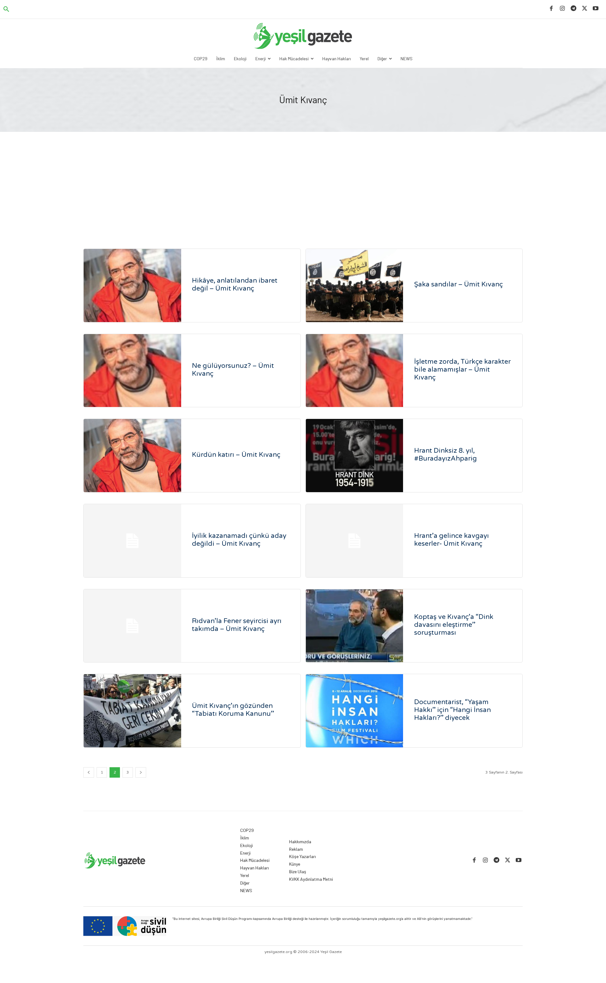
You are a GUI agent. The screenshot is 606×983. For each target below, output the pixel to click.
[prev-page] (88, 772)
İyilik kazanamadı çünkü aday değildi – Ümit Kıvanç (239, 540)
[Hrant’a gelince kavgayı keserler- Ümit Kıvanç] (354, 540)
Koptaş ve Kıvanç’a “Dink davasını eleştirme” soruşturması (453, 625)
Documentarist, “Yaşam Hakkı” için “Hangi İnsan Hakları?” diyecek (452, 710)
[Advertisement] (303, 179)
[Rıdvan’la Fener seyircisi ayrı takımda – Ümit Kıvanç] (132, 625)
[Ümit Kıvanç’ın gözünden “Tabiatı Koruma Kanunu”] (132, 710)
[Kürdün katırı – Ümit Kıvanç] (132, 455)
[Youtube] (596, 9)
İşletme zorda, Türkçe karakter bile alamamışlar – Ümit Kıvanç (462, 369)
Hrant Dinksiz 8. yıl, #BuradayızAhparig (445, 454)
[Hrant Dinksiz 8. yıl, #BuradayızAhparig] (354, 455)
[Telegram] (573, 9)
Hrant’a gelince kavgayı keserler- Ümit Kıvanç (451, 540)
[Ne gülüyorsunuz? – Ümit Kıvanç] (132, 370)
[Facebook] (551, 9)
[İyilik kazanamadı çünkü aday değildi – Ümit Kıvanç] (132, 540)
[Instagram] (562, 9)
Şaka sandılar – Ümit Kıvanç (458, 284)
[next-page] (140, 772)
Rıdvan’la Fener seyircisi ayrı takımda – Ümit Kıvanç (237, 625)
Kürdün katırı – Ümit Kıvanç (236, 455)
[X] (585, 9)
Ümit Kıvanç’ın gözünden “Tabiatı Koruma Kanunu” (233, 710)
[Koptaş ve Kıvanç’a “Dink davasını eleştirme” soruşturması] (354, 625)
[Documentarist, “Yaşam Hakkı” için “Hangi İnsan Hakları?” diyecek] (354, 710)
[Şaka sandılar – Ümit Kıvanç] (354, 285)
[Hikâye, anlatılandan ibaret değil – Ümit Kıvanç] (132, 285)
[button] (6, 9)
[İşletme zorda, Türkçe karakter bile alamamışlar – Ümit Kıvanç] (354, 370)
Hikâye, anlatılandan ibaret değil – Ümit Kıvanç (234, 284)
